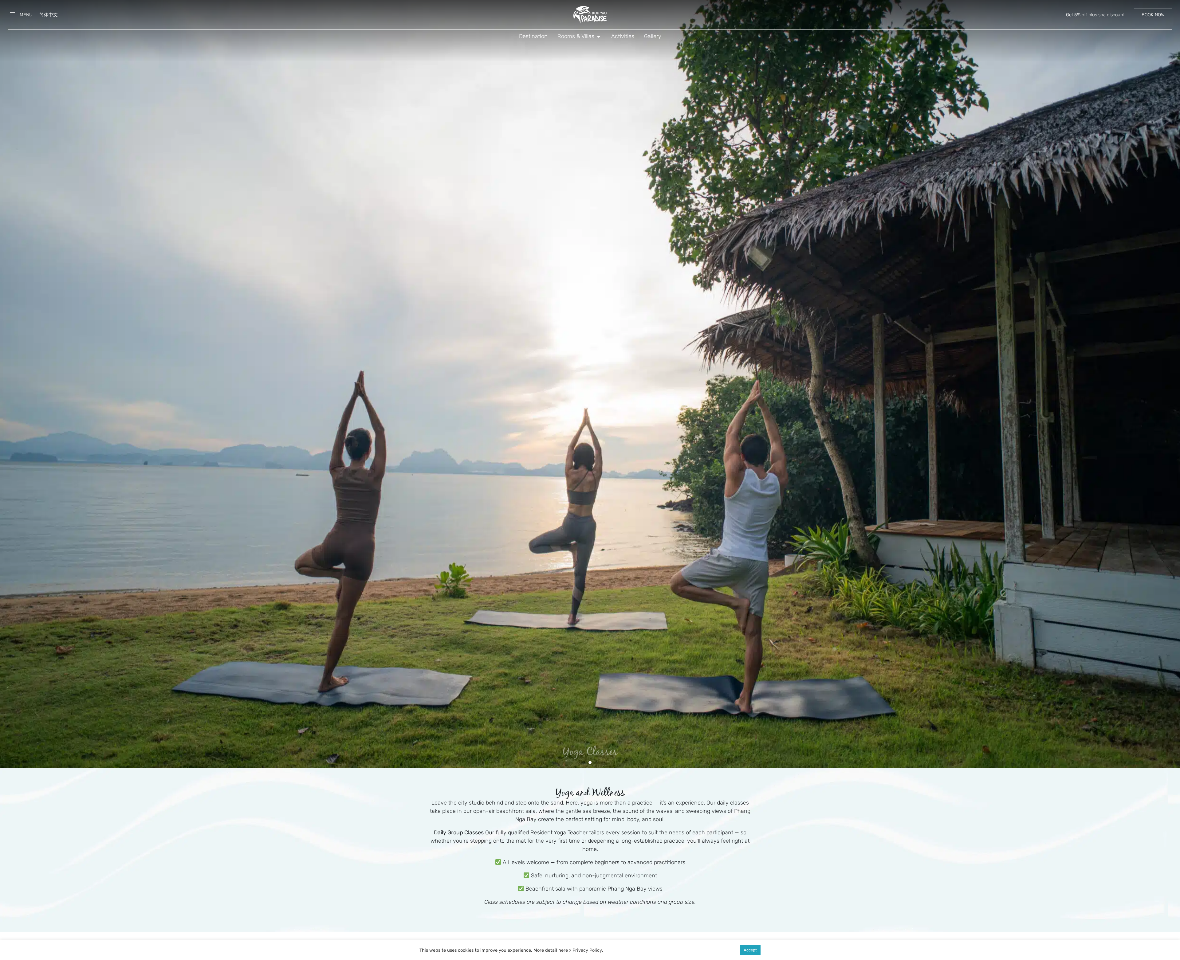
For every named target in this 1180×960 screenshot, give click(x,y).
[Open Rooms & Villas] (598, 36)
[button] (583, 762)
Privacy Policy (587, 950)
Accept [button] (750, 950)
